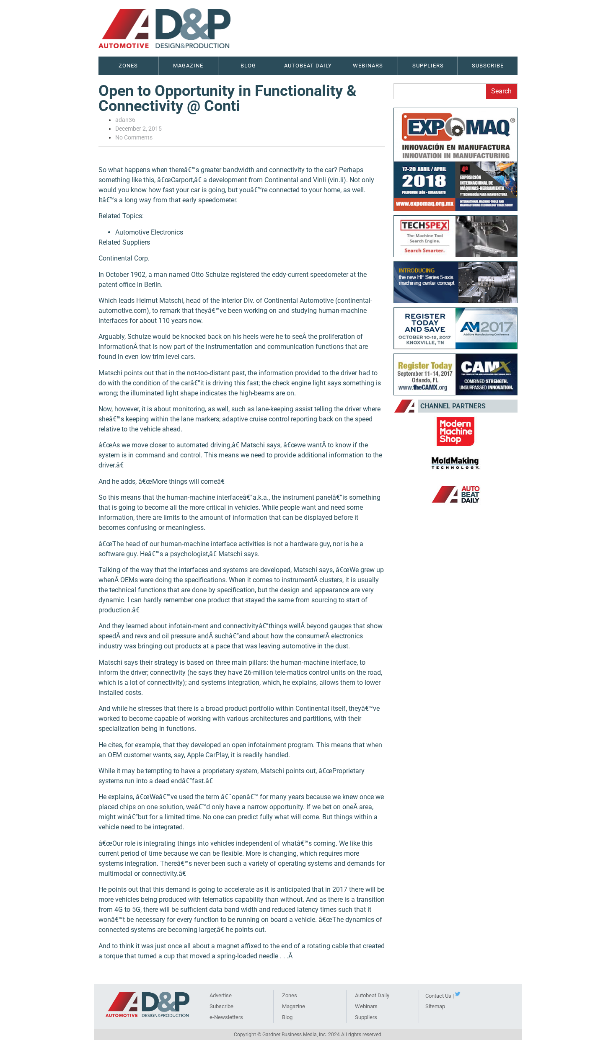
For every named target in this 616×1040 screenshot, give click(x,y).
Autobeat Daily (372, 995)
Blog (248, 65)
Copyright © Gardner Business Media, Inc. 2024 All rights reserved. (308, 1034)
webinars (368, 65)
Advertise (221, 995)
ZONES (128, 65)
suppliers (428, 65)
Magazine (188, 65)
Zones (289, 995)
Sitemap (435, 1006)
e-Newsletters (226, 1017)
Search (501, 91)
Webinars (366, 1006)
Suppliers (366, 1017)
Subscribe (488, 65)
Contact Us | (439, 996)
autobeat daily (308, 65)
